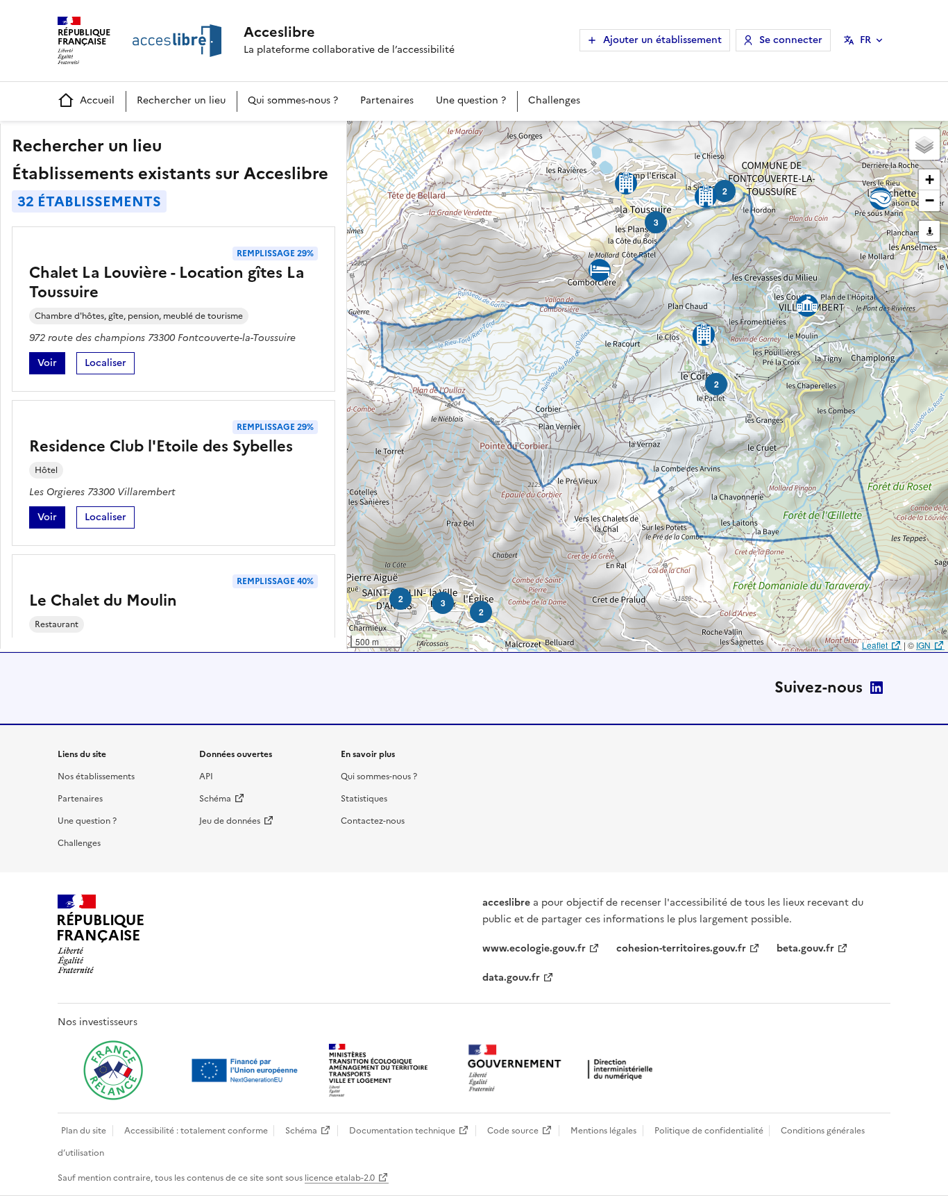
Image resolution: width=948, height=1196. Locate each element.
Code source (513, 1130)
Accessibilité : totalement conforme (196, 1130)
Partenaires (387, 100)
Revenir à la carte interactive (456, 137)
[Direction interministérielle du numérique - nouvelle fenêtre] (563, 1069)
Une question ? (471, 100)
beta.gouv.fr (805, 948)
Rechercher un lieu (181, 100)
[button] (924, 144)
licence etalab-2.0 (340, 1178)
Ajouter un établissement (662, 40)
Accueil (97, 100)
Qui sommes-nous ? (293, 100)
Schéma (215, 798)
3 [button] (443, 603)
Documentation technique (402, 1130)
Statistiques (364, 798)
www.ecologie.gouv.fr (534, 948)
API (206, 776)
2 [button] (724, 191)
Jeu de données (229, 821)
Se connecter (790, 40)
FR (865, 40)
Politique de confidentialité (708, 1130)
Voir (51, 365)
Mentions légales (603, 1130)
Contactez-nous (373, 821)
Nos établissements (96, 776)
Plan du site (83, 1130)
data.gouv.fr (511, 977)
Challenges (554, 100)
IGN (923, 645)
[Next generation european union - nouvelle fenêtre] (246, 1070)
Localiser (110, 365)
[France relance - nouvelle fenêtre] (113, 1070)
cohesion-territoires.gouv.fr (681, 948)
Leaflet (875, 645)
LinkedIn (876, 687)
